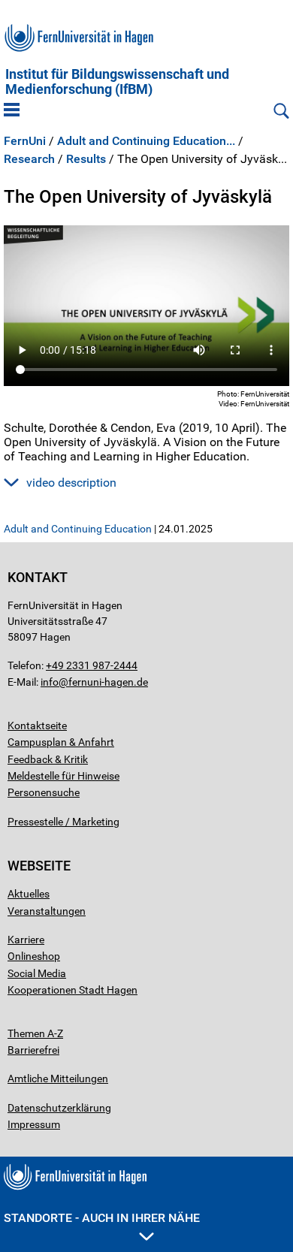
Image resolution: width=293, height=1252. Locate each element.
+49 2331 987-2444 (91, 665)
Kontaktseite (37, 726)
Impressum (34, 1124)
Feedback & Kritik (48, 759)
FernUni (25, 141)
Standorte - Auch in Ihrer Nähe (102, 1218)
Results (86, 159)
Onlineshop (34, 956)
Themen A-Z (35, 1033)
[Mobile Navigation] (12, 111)
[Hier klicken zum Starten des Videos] (146, 305)
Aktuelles (29, 894)
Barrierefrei (33, 1050)
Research (29, 159)
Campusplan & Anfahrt (61, 742)
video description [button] (71, 482)
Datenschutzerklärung (59, 1108)
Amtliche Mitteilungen (58, 1078)
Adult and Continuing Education (78, 529)
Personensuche (44, 792)
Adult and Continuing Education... (146, 141)
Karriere (26, 940)
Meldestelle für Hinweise (63, 776)
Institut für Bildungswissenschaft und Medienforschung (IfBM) (117, 82)
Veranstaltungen (47, 911)
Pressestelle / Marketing (63, 822)
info (50, 682)
